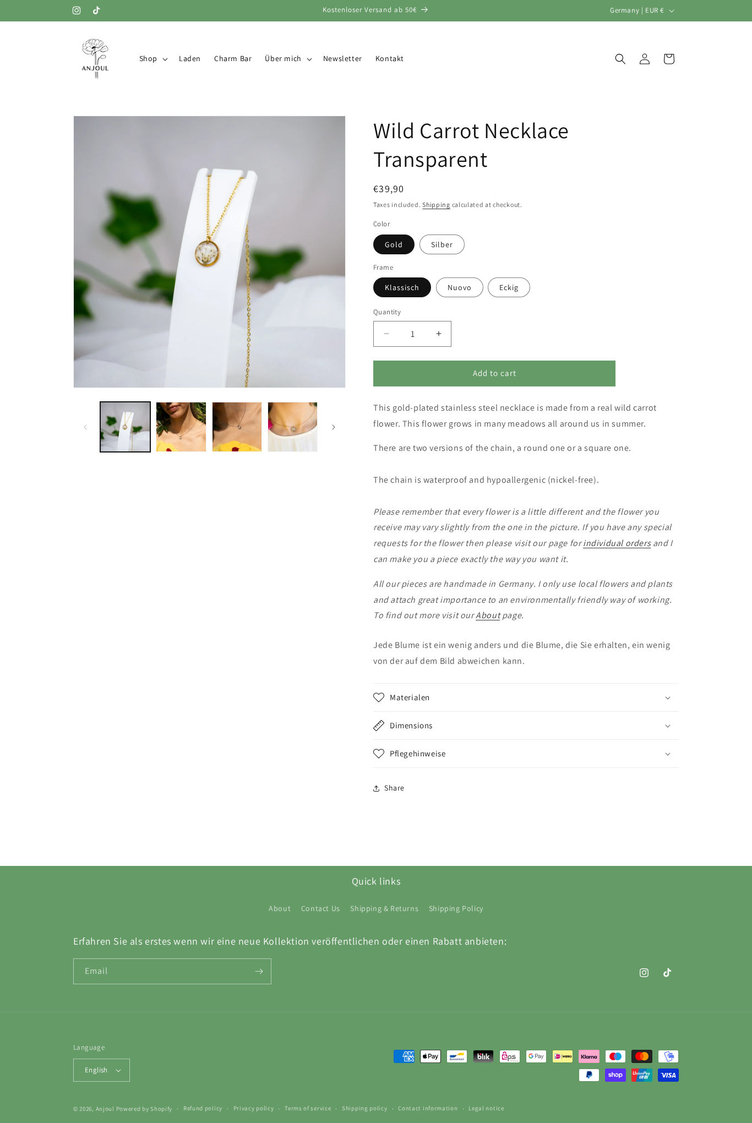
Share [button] (394, 788)
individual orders (617, 543)
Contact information (427, 1108)
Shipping (436, 204)
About (488, 615)
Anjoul (105, 1109)
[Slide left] (85, 427)
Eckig (509, 287)
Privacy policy (253, 1108)
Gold (394, 244)
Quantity (387, 312)
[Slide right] (333, 427)
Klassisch (402, 287)
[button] (152, 58)
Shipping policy (365, 1108)
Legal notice (486, 1108)
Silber (442, 244)
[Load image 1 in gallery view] (125, 427)
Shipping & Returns (384, 908)
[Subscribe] (259, 971)
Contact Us (320, 908)
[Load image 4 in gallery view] (293, 427)
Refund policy (202, 1108)
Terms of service (308, 1108)
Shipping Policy (456, 908)
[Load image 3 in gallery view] (237, 427)
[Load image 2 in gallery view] (181, 427)
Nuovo (460, 287)
